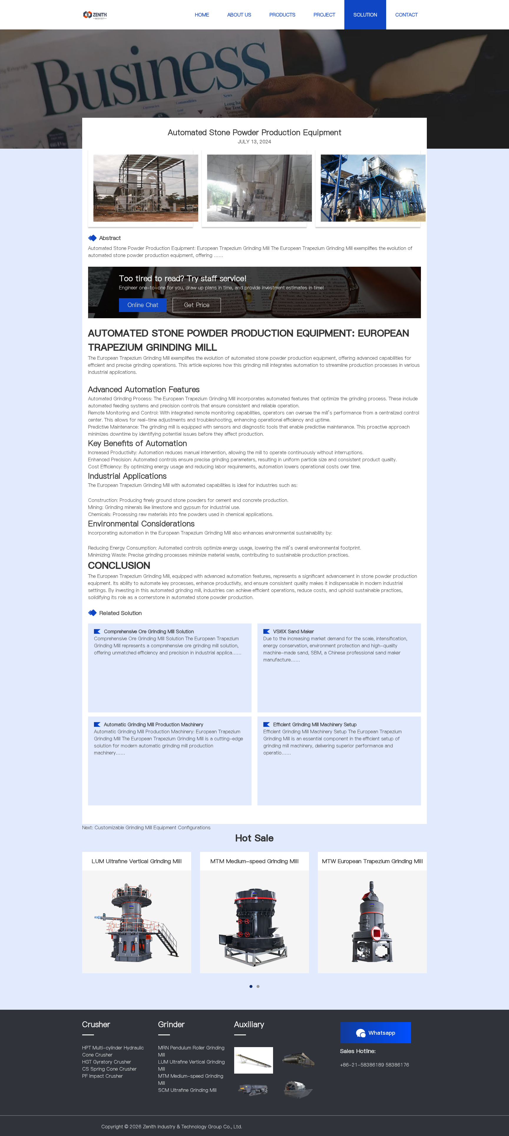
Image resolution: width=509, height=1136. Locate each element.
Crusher (96, 1024)
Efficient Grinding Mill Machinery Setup (315, 724)
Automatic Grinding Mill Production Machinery (153, 724)
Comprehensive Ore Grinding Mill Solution (149, 631)
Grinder (171, 1024)
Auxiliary (249, 1024)
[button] (250, 986)
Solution (365, 14)
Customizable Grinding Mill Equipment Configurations (153, 827)
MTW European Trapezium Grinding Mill (372, 861)
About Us (239, 14)
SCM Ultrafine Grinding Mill (187, 1090)
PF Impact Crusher (102, 1076)
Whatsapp (381, 1033)
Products (282, 14)
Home (202, 14)
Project (324, 14)
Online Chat (143, 305)
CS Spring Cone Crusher (109, 1069)
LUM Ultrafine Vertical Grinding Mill (137, 861)
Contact (406, 14)
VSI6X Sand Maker (293, 631)
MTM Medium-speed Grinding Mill (254, 861)
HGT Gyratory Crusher (106, 1062)
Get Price (196, 305)
